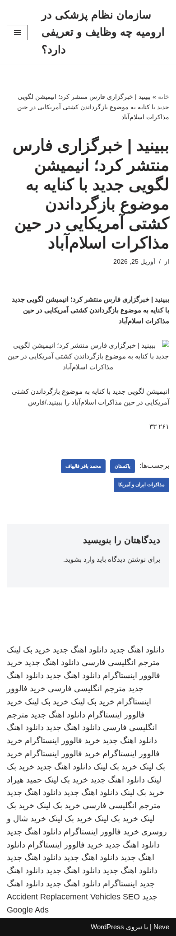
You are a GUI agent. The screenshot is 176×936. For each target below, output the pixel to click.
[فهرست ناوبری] (17, 32)
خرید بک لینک (29, 649)
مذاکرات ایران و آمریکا (141, 484)
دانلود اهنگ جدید (137, 649)
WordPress (107, 927)
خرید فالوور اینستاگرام (62, 740)
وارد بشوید (80, 559)
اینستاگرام (120, 883)
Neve (161, 927)
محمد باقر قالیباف (83, 466)
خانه (163, 96)
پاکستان (122, 466)
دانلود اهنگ (25, 727)
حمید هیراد (24, 779)
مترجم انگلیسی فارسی (121, 662)
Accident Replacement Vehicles (63, 896)
